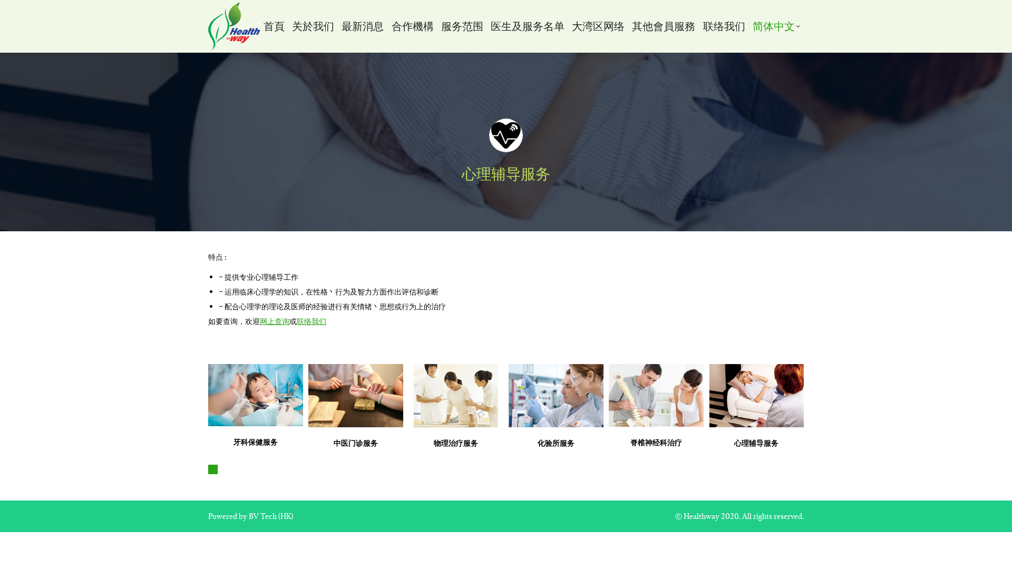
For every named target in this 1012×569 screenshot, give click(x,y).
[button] (213, 469)
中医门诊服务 (356, 443)
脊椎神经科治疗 (656, 442)
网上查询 (274, 321)
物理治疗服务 (456, 443)
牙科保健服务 (255, 442)
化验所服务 (556, 443)
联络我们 (311, 321)
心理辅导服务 (756, 443)
